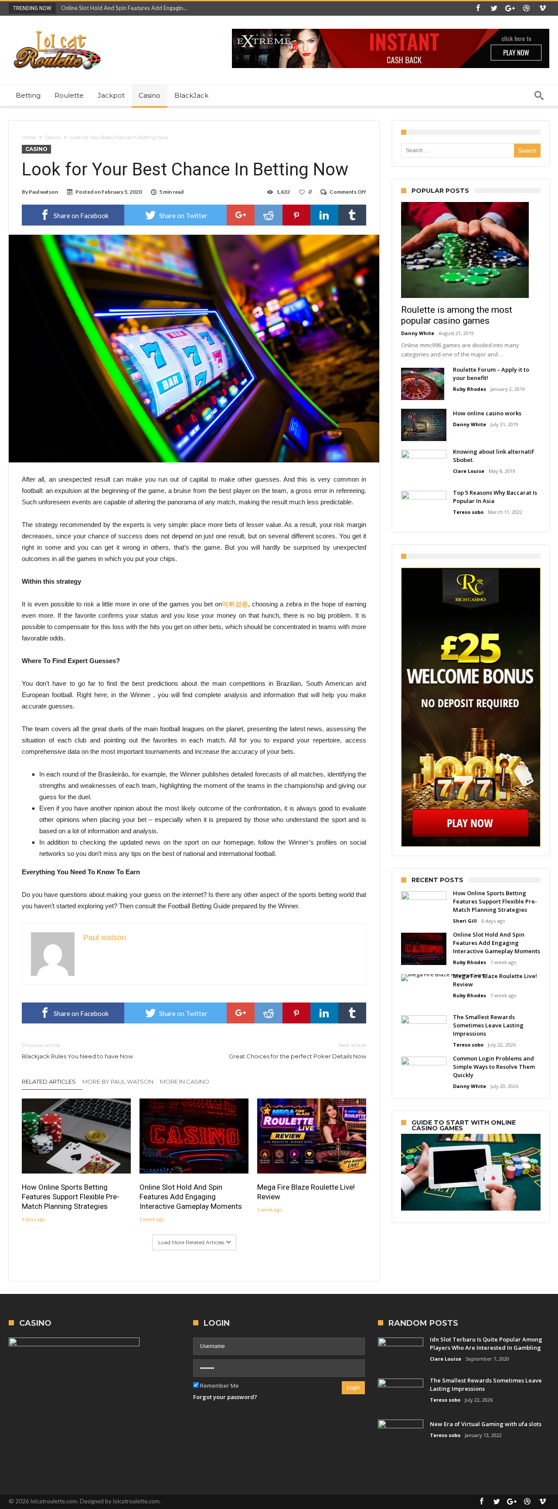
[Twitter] (494, 8)
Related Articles (49, 1081)
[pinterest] (296, 215)
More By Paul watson (117, 1081)
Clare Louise (468, 471)
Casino (53, 137)
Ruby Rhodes (469, 389)
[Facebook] (478, 8)
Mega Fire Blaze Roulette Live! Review (306, 1192)
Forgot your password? (225, 1397)
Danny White (417, 333)
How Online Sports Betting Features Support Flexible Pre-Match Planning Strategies (70, 1197)
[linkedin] (324, 215)
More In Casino (184, 1081)
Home (29, 137)
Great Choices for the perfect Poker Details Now (297, 1051)
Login (353, 1387)
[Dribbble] (526, 8)
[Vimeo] (542, 8)
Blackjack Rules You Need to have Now (77, 1051)
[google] (241, 215)
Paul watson (43, 191)
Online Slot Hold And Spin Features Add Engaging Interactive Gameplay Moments (191, 1197)
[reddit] (268, 215)
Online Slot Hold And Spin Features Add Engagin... (122, 7)
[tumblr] (352, 215)
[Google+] (510, 8)
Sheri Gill (465, 920)
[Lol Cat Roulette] (57, 28)
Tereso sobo (468, 512)
